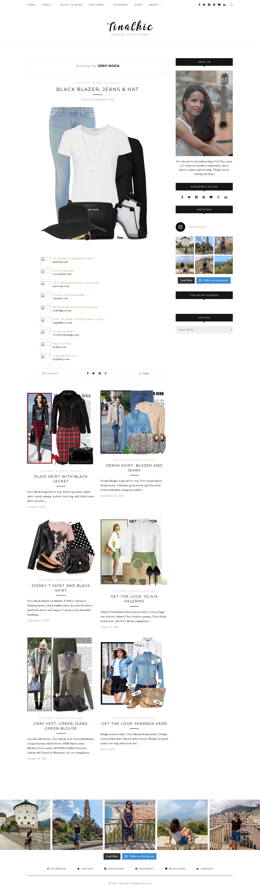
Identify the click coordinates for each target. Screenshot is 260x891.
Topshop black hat (65, 355)
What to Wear (72, 4)
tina (146, 373)
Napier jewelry (62, 343)
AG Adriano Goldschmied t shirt (73, 258)
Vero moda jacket (64, 270)
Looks (46, 4)
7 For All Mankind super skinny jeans (76, 282)
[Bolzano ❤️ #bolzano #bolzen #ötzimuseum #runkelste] (204, 245)
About (154, 4)
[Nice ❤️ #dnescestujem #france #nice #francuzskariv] (224, 245)
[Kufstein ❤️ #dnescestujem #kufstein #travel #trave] (185, 245)
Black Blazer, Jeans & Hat (97, 89)
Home (31, 4)
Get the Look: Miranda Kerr (134, 724)
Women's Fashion (106, 83)
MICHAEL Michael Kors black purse (75, 307)
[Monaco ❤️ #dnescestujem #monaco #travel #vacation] (204, 265)
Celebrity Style (126, 718)
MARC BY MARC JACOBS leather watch (78, 319)
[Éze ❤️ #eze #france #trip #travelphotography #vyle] (185, 265)
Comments (50, 373)
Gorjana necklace (63, 331)
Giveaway (121, 4)
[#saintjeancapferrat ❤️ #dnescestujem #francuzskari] (224, 265)
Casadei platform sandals (68, 295)
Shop (138, 4)
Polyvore (96, 4)
